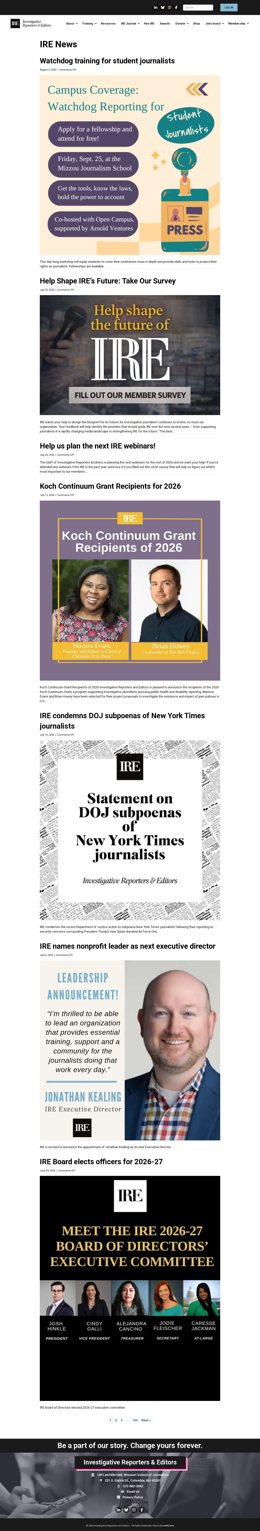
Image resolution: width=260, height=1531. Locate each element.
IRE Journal (128, 23)
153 (135, 1420)
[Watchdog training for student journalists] (130, 165)
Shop (196, 23)
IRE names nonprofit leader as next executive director (127, 946)
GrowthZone (167, 1525)
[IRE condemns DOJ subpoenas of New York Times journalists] (130, 830)
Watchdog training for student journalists (107, 60)
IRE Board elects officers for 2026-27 (101, 1161)
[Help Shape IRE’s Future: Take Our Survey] (130, 355)
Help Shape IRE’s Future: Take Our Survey (108, 281)
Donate (180, 23)
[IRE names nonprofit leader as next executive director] (130, 1050)
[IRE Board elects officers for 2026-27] (130, 1288)
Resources (108, 23)
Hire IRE (149, 23)
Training (87, 23)
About (70, 23)
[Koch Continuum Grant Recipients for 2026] (130, 590)
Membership (236, 23)
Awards (165, 23)
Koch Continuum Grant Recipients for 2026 (110, 486)
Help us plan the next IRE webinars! (97, 446)
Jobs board (212, 23)
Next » (146, 1420)
